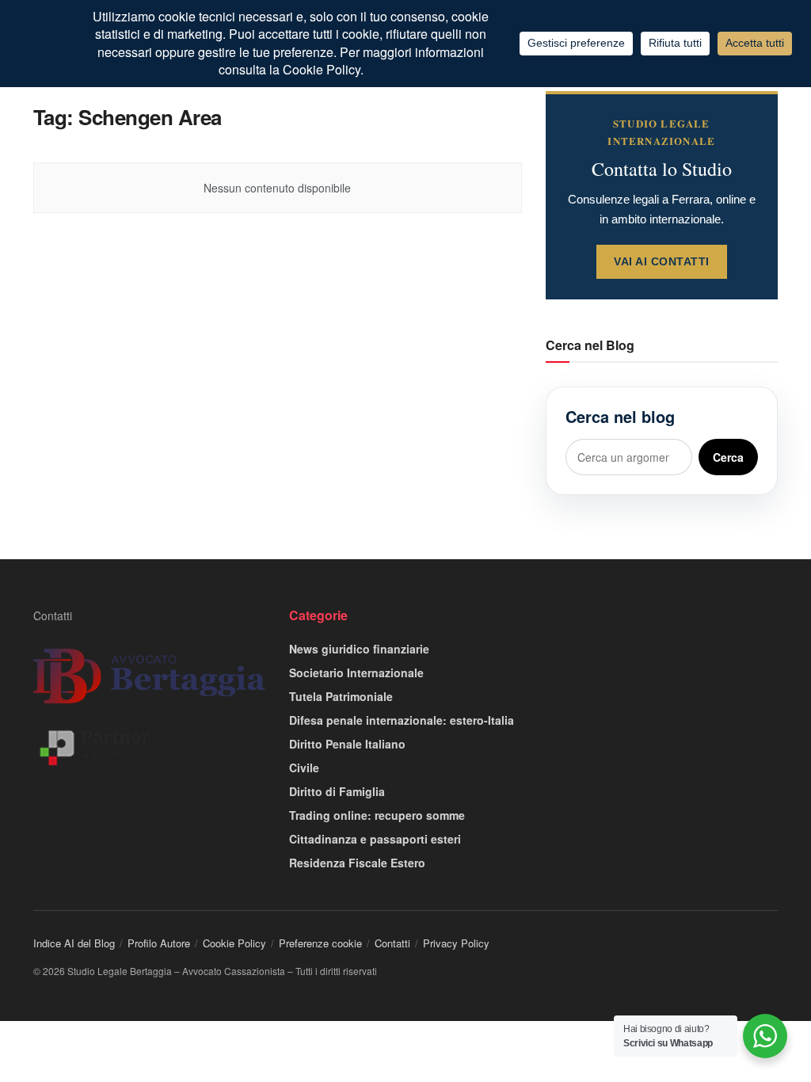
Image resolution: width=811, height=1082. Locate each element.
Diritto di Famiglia (337, 791)
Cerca (728, 457)
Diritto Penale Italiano (347, 744)
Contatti (52, 615)
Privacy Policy (456, 943)
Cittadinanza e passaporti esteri (375, 839)
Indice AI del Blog (74, 943)
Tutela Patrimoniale (341, 696)
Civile (304, 767)
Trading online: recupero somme (377, 815)
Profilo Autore (159, 943)
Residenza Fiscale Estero (357, 863)
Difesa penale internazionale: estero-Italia (401, 720)
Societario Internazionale (356, 672)
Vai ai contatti (662, 261)
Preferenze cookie (320, 943)
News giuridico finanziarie (359, 649)
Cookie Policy (234, 943)
